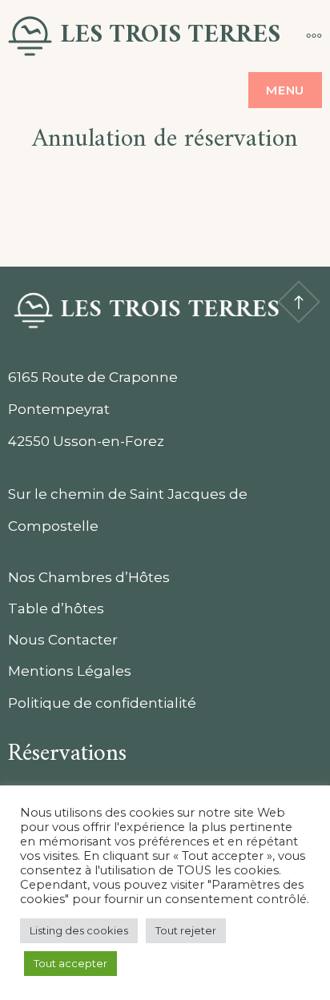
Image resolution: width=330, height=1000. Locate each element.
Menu (285, 90)
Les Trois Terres (170, 36)
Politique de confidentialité (102, 703)
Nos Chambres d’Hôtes (89, 577)
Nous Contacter (63, 640)
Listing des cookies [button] (79, 930)
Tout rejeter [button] (185, 930)
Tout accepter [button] (70, 963)
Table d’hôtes (56, 608)
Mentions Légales (69, 671)
